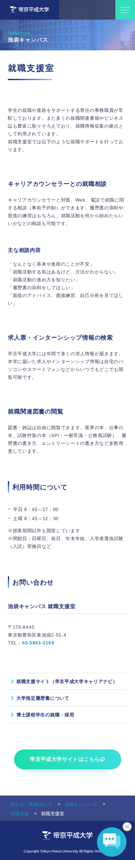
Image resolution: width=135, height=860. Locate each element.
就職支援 (19, 813)
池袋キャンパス (81, 804)
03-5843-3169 (38, 642)
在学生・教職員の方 (31, 804)
